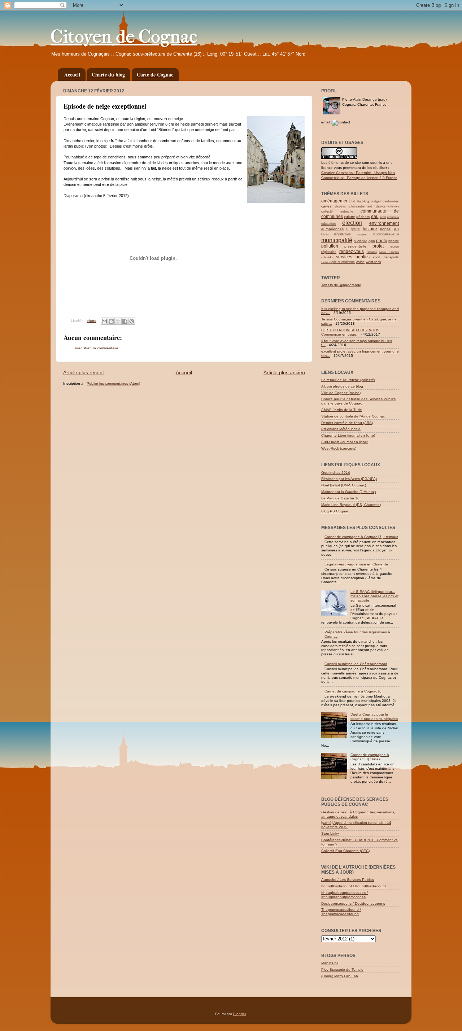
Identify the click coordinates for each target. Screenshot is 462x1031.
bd (353, 201)
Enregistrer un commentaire (95, 348)
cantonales (391, 201)
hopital (385, 229)
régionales (328, 252)
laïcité (324, 234)
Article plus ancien (284, 372)
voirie (360, 262)
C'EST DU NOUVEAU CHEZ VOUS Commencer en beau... (350, 332)
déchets (363, 217)
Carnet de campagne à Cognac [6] (353, 691)
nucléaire (360, 241)
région (394, 246)
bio (359, 201)
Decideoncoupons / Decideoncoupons (353, 903)
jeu (396, 229)
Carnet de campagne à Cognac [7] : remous (361, 537)
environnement (384, 223)
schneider (327, 257)
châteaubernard (360, 206)
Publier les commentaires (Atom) (113, 383)
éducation (328, 224)
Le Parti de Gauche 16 (340, 498)
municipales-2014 (386, 234)
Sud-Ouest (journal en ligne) (344, 442)
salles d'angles (389, 252)
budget (376, 201)
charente (340, 206)
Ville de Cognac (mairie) (341, 393)
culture (349, 217)
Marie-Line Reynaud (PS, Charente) (351, 505)
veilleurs (326, 262)
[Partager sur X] (118, 321)
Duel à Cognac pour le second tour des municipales (374, 716)
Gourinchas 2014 (335, 473)
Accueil (72, 74)
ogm (372, 241)
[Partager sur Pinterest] (131, 321)
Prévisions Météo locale (341, 429)
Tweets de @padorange (341, 285)
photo (91, 321)
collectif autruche (337, 211)
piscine (393, 241)
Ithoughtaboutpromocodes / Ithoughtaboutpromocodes (344, 895)
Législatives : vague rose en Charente (356, 564)
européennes (332, 229)
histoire (370, 228)
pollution (329, 246)
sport (376, 257)
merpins (362, 234)
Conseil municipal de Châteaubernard (355, 664)
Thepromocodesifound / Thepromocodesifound (341, 912)
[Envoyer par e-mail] (104, 321)
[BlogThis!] (111, 321)
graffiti (355, 229)
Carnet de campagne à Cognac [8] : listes (369, 757)
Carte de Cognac (155, 74)
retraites (372, 252)
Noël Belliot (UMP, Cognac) (343, 485)
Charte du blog (108, 74)
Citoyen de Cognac (124, 36)
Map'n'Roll (329, 963)
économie (393, 217)
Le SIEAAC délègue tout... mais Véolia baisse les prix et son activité (374, 596)
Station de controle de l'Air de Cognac (353, 416)
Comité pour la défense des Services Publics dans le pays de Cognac (358, 401)
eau (375, 216)
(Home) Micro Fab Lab (339, 976)
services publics (353, 256)
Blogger (239, 1014)
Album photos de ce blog (342, 386)
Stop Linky (330, 833)
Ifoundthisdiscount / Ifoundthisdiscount (353, 886)
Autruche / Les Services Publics (347, 880)
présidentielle (355, 246)
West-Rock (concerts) (338, 448)
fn (347, 229)
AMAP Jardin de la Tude (341, 410)
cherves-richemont (387, 206)
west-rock (373, 262)
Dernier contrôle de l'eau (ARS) (347, 423)
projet (378, 246)
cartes (326, 206)
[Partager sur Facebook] (124, 321)
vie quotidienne (343, 262)
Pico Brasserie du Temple (342, 969)
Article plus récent (83, 372)
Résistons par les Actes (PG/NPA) (349, 479)
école (383, 217)
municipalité (336, 240)
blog (365, 201)
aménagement (335, 201)
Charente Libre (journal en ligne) (348, 435)
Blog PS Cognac (335, 511)
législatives (342, 234)
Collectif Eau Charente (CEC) (345, 851)
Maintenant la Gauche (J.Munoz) (348, 492)
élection (352, 223)
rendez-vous (351, 251)
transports (391, 257)
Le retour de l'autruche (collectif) (348, 380)
